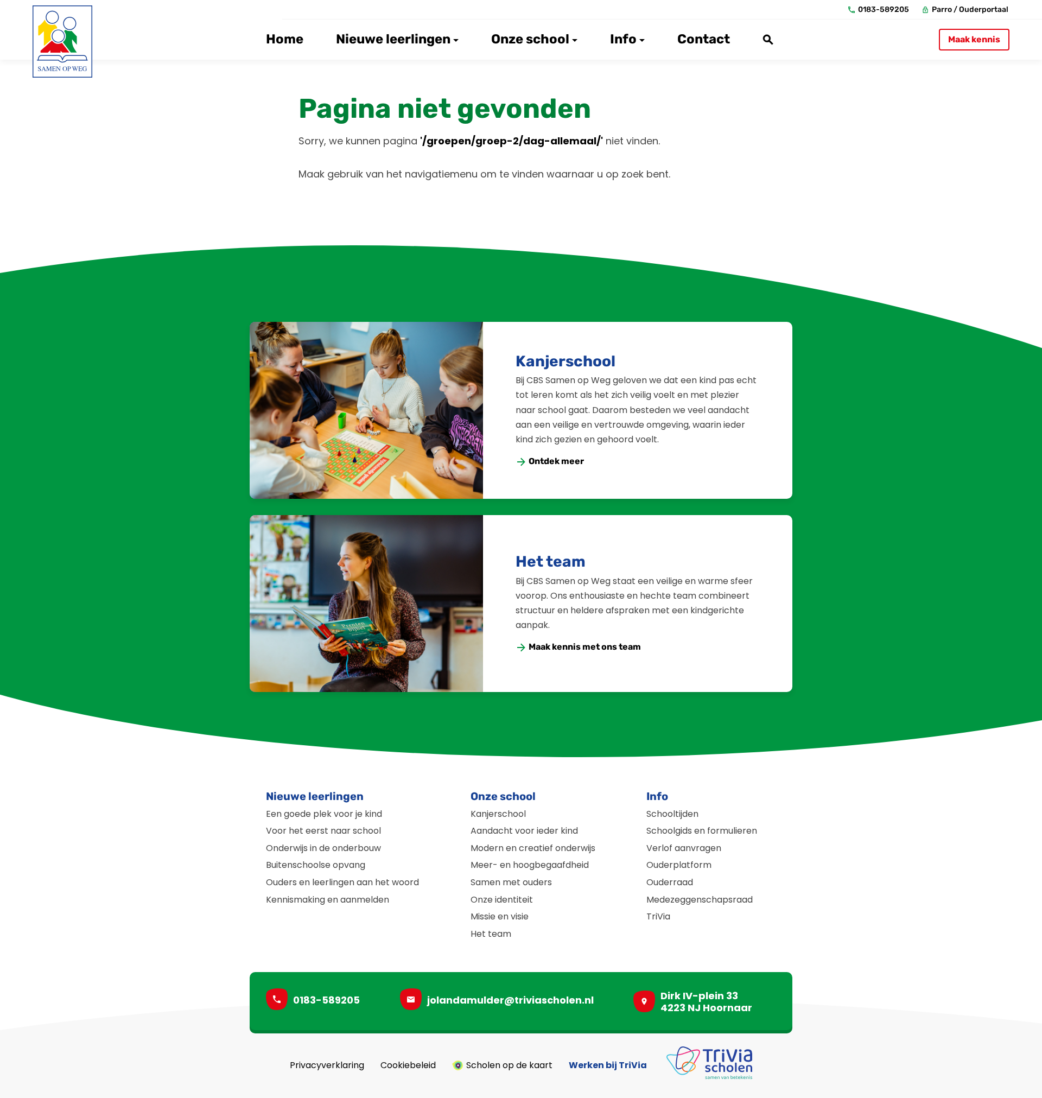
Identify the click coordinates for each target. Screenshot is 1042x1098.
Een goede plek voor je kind (324, 814)
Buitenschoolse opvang (315, 865)
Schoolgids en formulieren (701, 830)
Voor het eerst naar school (323, 830)
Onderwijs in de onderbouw (323, 848)
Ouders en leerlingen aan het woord (342, 882)
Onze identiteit (502, 899)
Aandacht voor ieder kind (524, 830)
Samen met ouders (511, 882)
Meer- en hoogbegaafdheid (530, 865)
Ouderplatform (678, 865)
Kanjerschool (565, 361)
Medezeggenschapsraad (699, 899)
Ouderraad (669, 882)
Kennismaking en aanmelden (327, 899)
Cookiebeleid (408, 1065)
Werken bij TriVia (608, 1065)
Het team (551, 561)
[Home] (62, 41)
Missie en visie (500, 916)
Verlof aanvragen (683, 848)
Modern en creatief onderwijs (533, 848)
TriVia (658, 916)
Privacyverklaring (327, 1065)
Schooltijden (672, 814)
